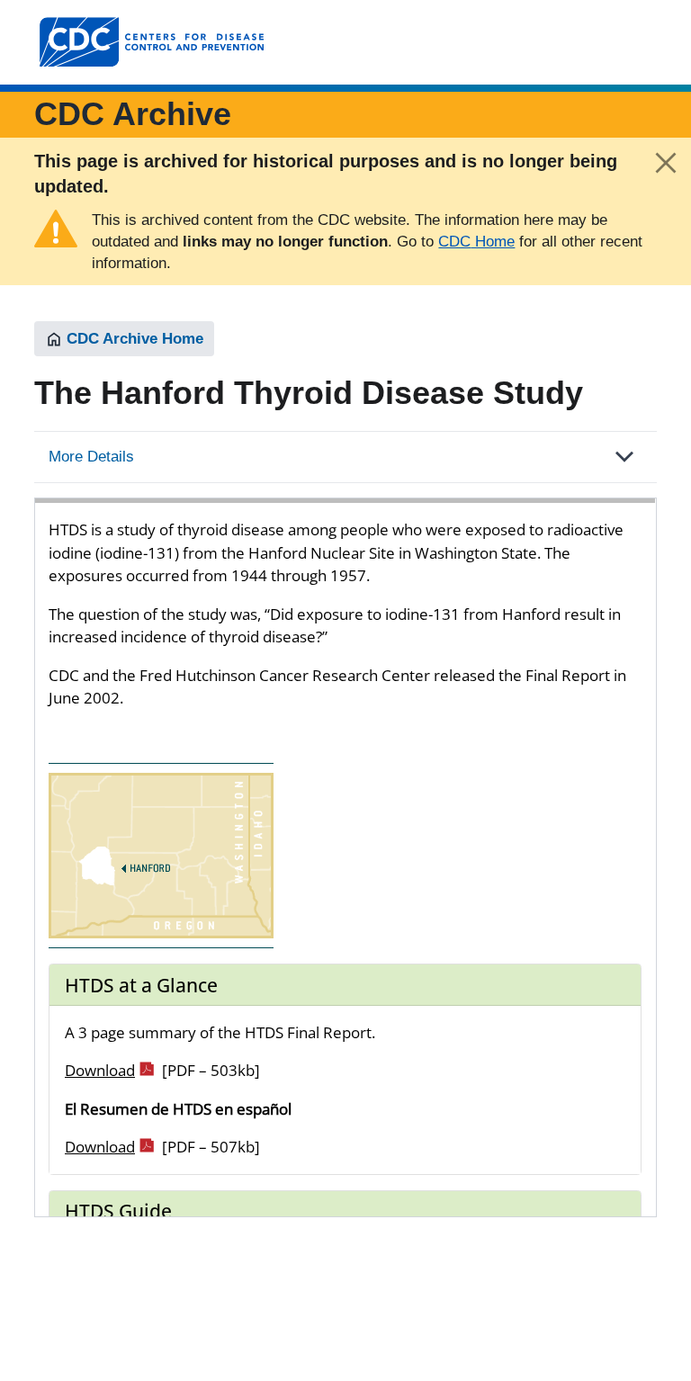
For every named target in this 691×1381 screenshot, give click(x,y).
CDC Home (476, 241)
